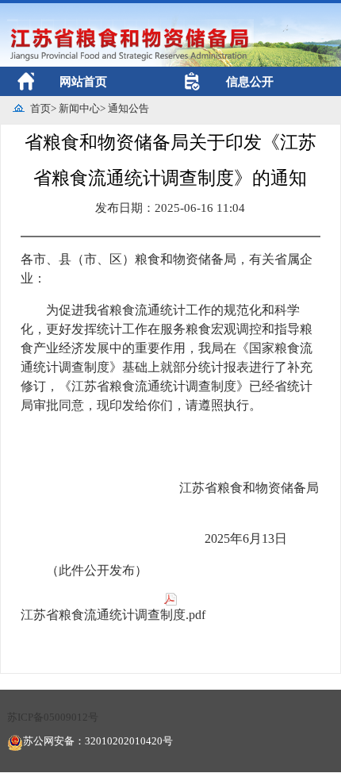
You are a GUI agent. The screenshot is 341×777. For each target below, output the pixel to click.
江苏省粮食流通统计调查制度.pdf (113, 614)
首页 (40, 108)
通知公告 (128, 108)
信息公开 (250, 81)
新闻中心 (79, 108)
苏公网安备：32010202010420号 (98, 741)
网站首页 (83, 81)
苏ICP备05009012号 (52, 717)
